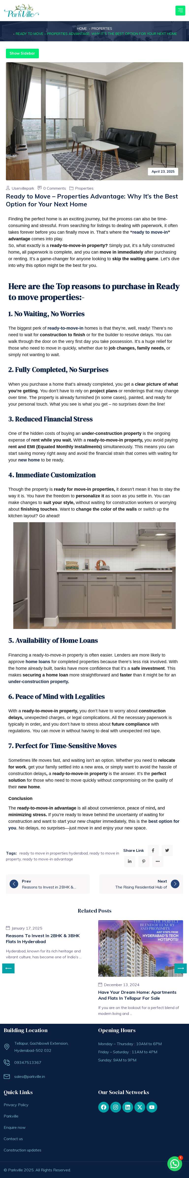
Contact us (13, 1138)
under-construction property (38, 681)
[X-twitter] (139, 1107)
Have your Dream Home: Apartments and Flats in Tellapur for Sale (137, 995)
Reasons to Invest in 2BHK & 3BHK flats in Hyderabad (43, 938)
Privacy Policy (16, 1104)
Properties (102, 28)
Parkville (11, 1116)
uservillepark (23, 188)
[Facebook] (103, 1107)
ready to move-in (150, 232)
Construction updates (22, 1149)
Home (82, 28)
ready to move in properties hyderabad (53, 853)
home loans (38, 661)
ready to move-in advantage (48, 859)
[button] (174, 1163)
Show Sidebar (22, 53)
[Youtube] (151, 1107)
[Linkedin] (127, 1107)
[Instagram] (115, 1107)
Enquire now (15, 1127)
